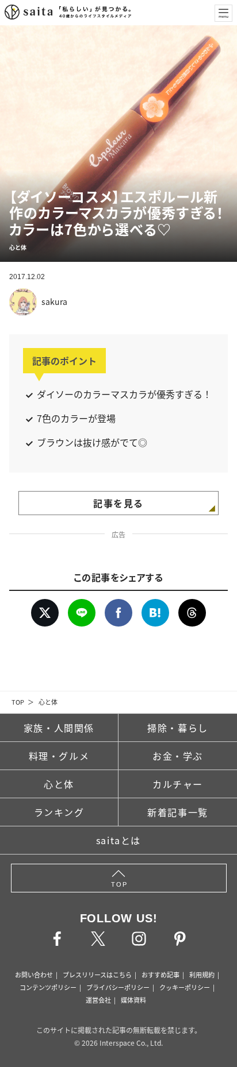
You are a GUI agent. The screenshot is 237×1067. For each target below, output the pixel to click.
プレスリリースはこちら (97, 974)
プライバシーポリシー (118, 987)
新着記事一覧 (177, 812)
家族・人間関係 (59, 727)
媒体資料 (133, 999)
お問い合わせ (34, 974)
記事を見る (118, 503)
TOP (18, 701)
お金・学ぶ (177, 756)
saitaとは (118, 840)
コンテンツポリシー (48, 987)
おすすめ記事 (160, 974)
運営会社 (98, 999)
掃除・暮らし (177, 727)
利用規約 (202, 974)
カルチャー (177, 784)
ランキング (59, 812)
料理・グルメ (59, 756)
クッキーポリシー (184, 987)
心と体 (48, 701)
